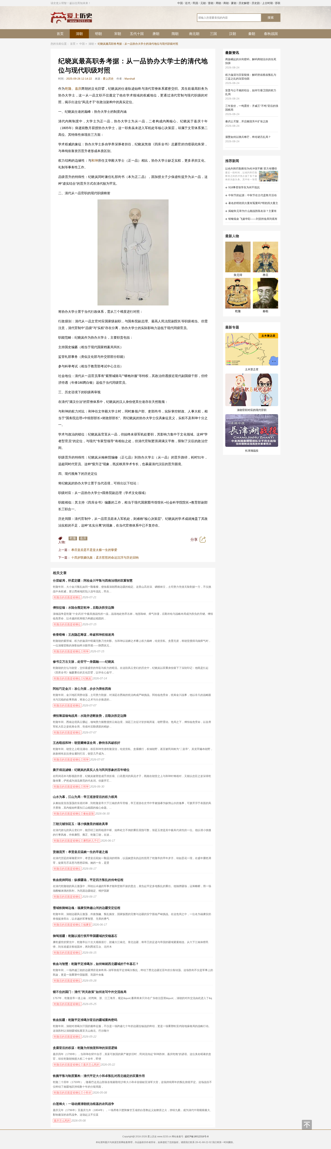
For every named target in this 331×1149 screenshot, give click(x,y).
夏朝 (233, 3)
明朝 (98, 34)
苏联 (277, 3)
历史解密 (244, 3)
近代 (187, 3)
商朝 (226, 3)
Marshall (130, 78)
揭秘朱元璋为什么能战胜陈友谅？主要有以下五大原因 (251, 212)
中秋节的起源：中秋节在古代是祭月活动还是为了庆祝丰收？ (251, 196)
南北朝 (194, 34)
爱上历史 (108, 78)
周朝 (218, 3)
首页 (60, 34)
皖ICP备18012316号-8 (197, 1136)
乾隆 (68, 89)
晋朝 (210, 3)
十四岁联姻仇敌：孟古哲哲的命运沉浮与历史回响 (105, 557)
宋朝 (117, 34)
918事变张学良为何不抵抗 (242, 187)
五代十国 (137, 34)
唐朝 (155, 34)
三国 (213, 34)
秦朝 (251, 34)
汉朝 (232, 34)
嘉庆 (78, 89)
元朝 (203, 3)
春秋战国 (271, 34)
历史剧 (256, 3)
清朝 (79, 34)
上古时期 (267, 3)
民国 (195, 3)
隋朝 (175, 34)
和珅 (94, 160)
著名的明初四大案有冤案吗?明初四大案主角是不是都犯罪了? (251, 204)
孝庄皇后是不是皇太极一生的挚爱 (94, 549)
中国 (180, 3)
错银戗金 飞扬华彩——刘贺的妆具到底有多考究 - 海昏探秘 (251, 220)
